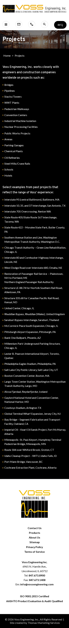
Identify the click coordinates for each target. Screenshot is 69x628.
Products (34, 532)
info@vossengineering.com (37, 584)
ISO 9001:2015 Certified (34, 596)
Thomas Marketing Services (44, 622)
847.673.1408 (37, 579)
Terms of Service (34, 551)
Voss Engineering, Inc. (26, 619)
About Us (34, 537)
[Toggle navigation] (5, 24)
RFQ (60, 24)
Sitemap (34, 542)
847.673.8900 (37, 575)
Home (7, 55)
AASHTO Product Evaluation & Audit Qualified (34, 601)
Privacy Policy (34, 547)
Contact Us (35, 528)
